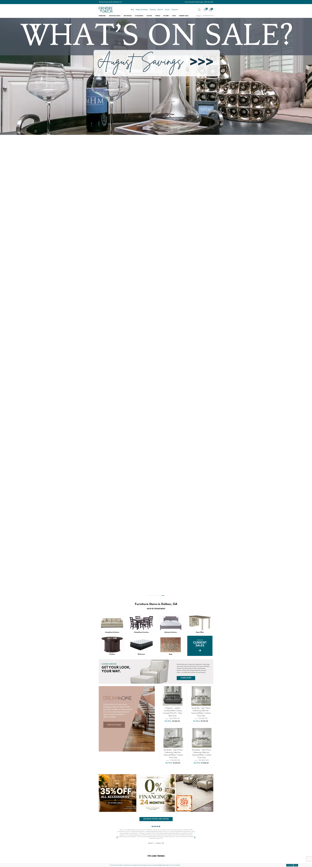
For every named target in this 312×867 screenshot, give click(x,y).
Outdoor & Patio (114, 15)
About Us (160, 9)
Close (295, 865)
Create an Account (208, 15)
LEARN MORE (188, 678)
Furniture (102, 15)
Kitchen (166, 15)
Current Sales (183, 15)
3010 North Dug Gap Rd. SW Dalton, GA (110, 2)
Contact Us (174, 9)
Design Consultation (142, 9)
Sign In (199, 15)
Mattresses (128, 15)
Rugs (174, 15)
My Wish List (206, 8)
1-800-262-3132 (208, 2)
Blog (132, 9)
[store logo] (106, 10)
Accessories (139, 15)
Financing (153, 9)
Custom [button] (149, 15)
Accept (290, 865)
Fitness (157, 15)
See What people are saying (156, 819)
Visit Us (167, 9)
